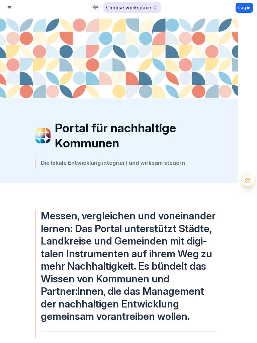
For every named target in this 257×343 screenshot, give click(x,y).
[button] (132, 7)
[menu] (9, 7)
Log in (244, 7)
